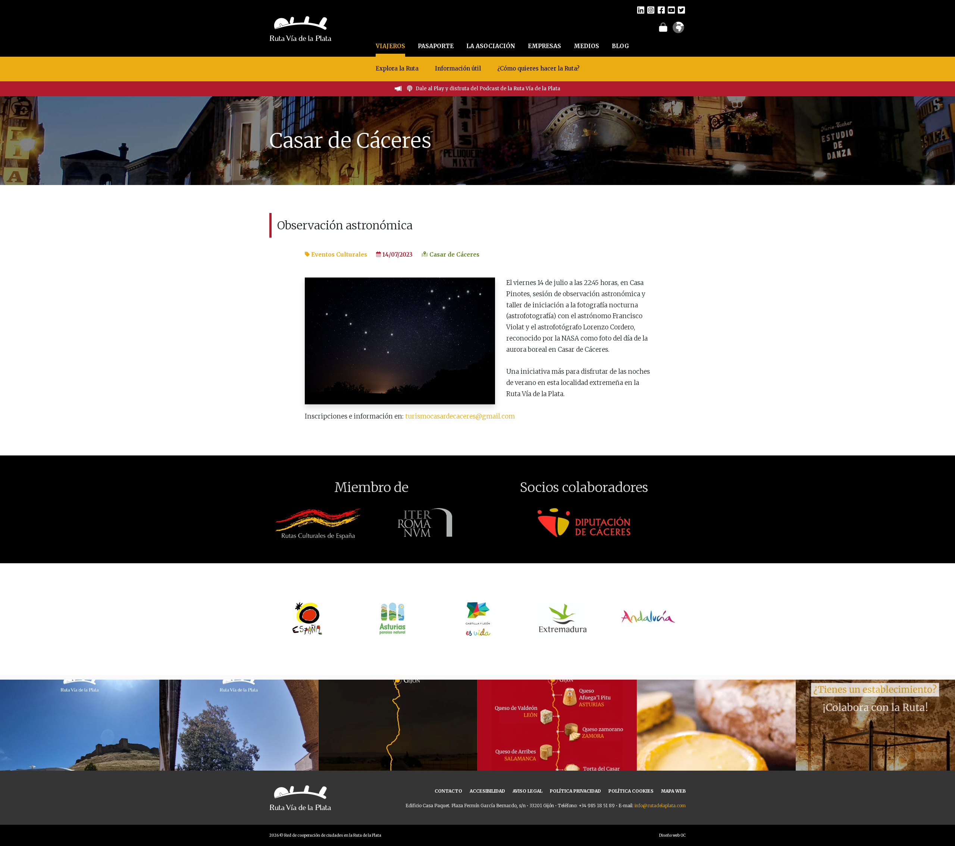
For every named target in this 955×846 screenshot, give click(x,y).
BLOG (620, 46)
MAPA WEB (673, 791)
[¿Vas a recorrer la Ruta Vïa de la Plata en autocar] (79, 759)
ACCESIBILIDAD (487, 791)
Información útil (458, 68)
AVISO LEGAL (527, 791)
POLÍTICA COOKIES (631, 791)
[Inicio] (300, 28)
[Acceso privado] (663, 27)
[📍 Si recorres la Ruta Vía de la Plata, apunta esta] (716, 759)
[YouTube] (671, 9)
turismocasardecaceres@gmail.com (460, 416)
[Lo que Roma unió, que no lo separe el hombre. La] (398, 759)
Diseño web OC (672, 835)
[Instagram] (650, 9)
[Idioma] (678, 29)
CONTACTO (448, 791)
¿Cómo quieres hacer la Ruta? (538, 68)
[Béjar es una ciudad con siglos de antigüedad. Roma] (239, 759)
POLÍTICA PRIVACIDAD (575, 791)
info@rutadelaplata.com (660, 805)
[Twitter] (681, 9)
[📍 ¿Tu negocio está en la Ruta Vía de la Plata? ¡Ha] (875, 759)
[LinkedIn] (640, 9)
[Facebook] (661, 9)
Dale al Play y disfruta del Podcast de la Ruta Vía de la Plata (488, 88)
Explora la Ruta (397, 68)
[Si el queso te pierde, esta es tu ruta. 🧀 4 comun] (557, 759)
